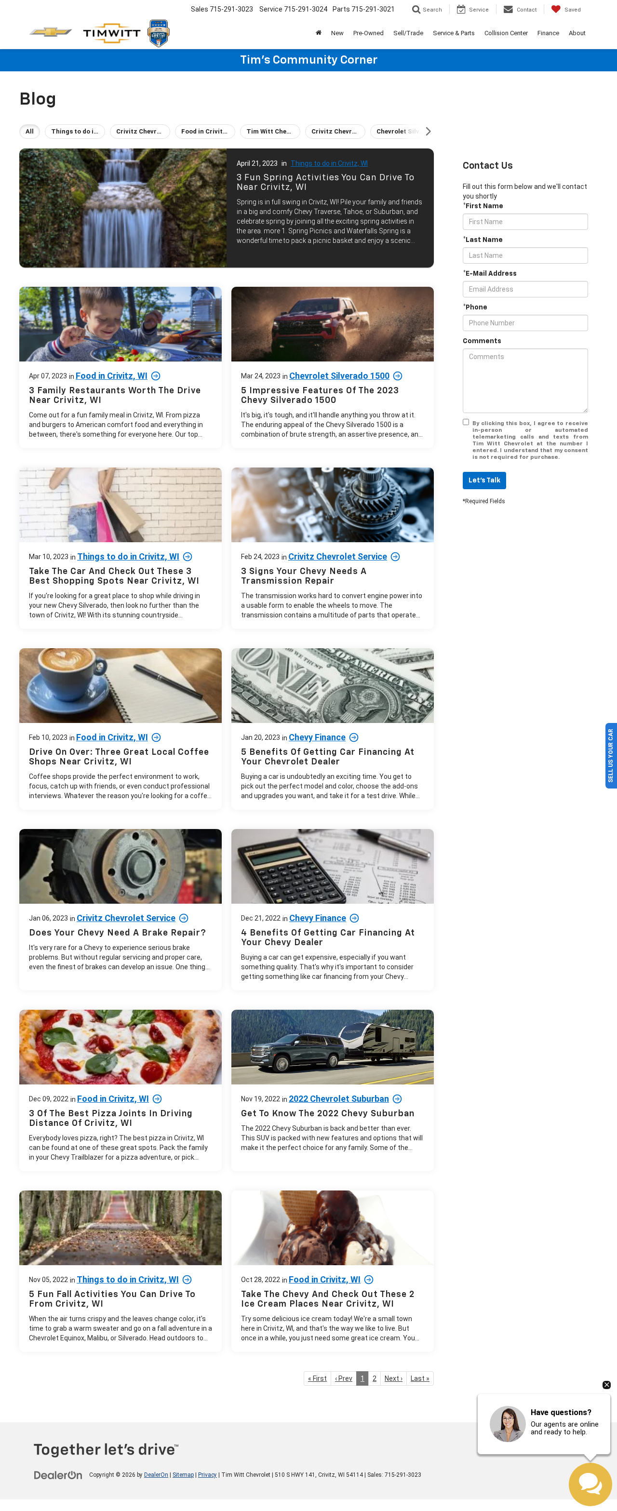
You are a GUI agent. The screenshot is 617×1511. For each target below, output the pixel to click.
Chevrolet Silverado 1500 (339, 376)
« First (317, 1378)
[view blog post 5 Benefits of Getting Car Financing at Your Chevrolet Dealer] (332, 729)
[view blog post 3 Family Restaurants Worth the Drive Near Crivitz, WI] (120, 367)
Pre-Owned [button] (368, 33)
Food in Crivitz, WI (112, 376)
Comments (482, 341)
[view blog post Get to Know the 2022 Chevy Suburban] (332, 1090)
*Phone (475, 307)
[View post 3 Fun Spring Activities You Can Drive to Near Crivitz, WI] (226, 207)
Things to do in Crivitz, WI (329, 163)
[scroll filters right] (428, 131)
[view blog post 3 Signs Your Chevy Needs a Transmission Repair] (332, 548)
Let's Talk (484, 480)
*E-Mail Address (490, 273)
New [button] (337, 33)
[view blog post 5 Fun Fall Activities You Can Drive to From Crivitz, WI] (120, 1271)
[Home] (318, 33)
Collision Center (506, 33)
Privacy (207, 1474)
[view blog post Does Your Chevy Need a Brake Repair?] (120, 909)
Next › (393, 1378)
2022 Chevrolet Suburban (339, 1099)
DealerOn (156, 1474)
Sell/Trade (408, 33)
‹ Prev (343, 1378)
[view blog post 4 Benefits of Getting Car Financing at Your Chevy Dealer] (332, 909)
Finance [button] (548, 33)
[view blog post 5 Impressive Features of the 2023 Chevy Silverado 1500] (332, 367)
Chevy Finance (317, 737)
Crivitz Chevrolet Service (337, 556)
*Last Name (483, 240)
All (30, 131)
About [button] (577, 33)
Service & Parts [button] (454, 33)
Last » (420, 1378)
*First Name (483, 206)
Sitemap (183, 1474)
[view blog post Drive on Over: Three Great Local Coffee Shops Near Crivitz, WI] (120, 729)
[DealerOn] (58, 1474)
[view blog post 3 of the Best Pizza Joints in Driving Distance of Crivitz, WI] (120, 1090)
